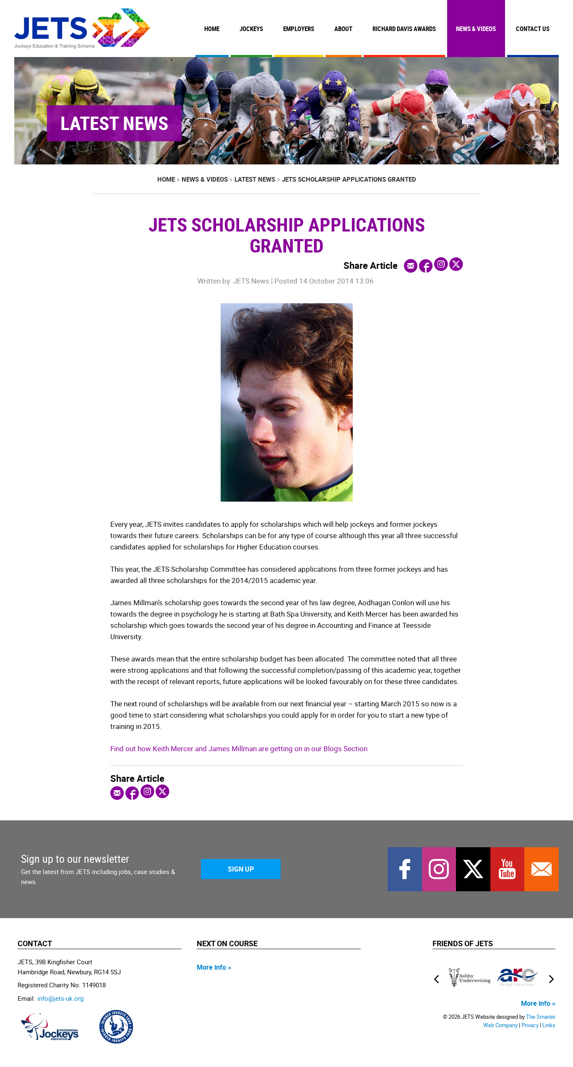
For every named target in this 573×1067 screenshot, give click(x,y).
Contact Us (533, 28)
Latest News (254, 179)
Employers (298, 28)
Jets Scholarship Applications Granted (349, 179)
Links (548, 1025)
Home (211, 28)
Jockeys (251, 28)
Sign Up (241, 869)
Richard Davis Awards (404, 28)
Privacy (530, 1025)
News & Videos (476, 28)
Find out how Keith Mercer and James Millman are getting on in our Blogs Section (238, 748)
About (343, 28)
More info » (214, 967)
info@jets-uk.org (60, 998)
